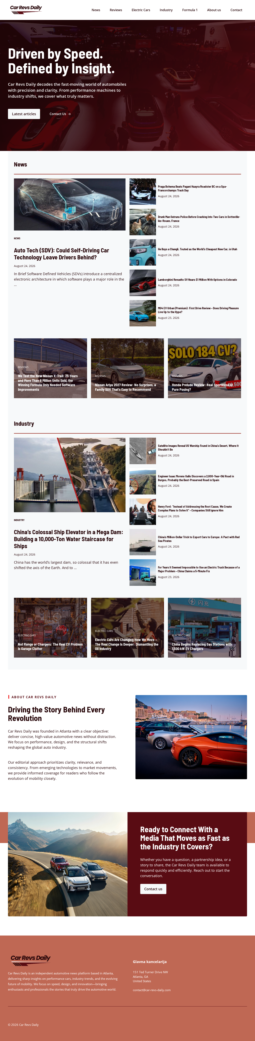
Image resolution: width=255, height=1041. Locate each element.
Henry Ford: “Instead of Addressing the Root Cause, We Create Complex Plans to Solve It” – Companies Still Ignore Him (195, 508)
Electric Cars (141, 10)
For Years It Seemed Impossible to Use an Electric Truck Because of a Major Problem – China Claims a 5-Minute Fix (199, 569)
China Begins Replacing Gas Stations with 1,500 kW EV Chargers (202, 646)
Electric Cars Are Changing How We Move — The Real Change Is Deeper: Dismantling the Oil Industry (126, 644)
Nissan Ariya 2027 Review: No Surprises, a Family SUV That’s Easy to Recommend (125, 387)
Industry (166, 10)
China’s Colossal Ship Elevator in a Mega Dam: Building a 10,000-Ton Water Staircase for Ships (68, 538)
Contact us (153, 888)
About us (214, 10)
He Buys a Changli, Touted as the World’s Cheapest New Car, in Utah (197, 249)
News (96, 10)
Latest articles (24, 113)
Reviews (116, 10)
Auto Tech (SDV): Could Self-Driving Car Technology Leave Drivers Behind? (61, 253)
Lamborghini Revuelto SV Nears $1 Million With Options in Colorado (197, 279)
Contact (236, 10)
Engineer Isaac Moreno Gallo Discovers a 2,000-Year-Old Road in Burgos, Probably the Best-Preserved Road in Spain (196, 478)
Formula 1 (190, 10)
